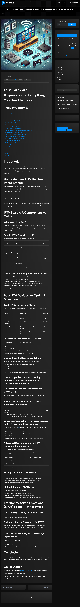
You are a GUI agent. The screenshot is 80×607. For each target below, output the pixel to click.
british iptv (60, 128)
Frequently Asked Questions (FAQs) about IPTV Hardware (18, 146)
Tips (8, 76)
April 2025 (59, 64)
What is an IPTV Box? (10, 117)
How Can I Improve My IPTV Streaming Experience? (17, 152)
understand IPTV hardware (26, 570)
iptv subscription (62, 130)
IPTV (19, 427)
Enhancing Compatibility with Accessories (15, 136)
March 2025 (59, 67)
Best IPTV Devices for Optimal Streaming (14, 122)
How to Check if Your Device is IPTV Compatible (16, 134)
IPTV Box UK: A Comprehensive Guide (13, 115)
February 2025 (60, 69)
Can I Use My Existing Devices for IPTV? (14, 148)
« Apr (66, 55)
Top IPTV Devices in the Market (12, 124)
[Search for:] (63, 24)
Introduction (7, 111)
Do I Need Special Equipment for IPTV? (14, 150)
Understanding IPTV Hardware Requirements (15, 113)
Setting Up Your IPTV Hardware (12, 142)
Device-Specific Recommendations (13, 128)
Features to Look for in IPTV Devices (13, 126)
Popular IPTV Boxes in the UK (11, 119)
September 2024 (60, 74)
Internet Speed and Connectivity (12, 140)
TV (11, 76)
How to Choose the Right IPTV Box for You (14, 120)
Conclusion (7, 153)
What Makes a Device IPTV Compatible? (14, 132)
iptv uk (69, 130)
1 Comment (28, 79)
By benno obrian (9, 79)
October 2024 (60, 72)
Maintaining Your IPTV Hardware (12, 144)
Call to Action (8, 155)
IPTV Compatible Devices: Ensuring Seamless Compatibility (18, 130)
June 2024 (59, 79)
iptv (6, 76)
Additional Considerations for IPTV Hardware (15, 138)
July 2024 (59, 77)
